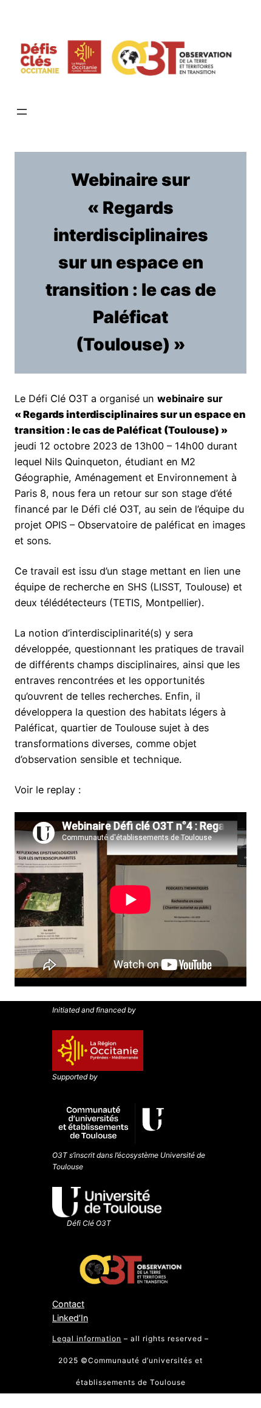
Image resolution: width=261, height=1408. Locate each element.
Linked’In (70, 1318)
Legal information (86, 1338)
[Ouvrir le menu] (22, 111)
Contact (68, 1304)
